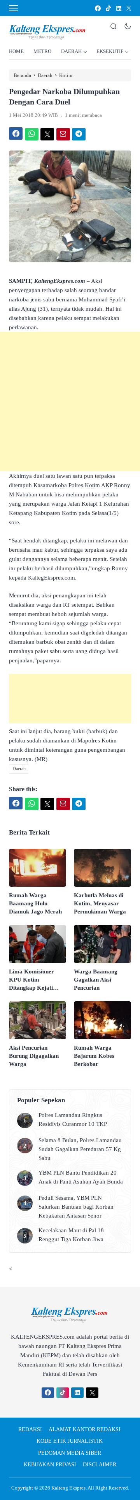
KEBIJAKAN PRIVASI (50, 1465)
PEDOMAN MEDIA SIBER (69, 1453)
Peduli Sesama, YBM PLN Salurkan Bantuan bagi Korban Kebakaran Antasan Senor (76, 1207)
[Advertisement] (70, 401)
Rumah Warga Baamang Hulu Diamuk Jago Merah (35, 903)
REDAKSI (30, 1429)
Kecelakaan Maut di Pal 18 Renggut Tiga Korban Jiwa (71, 1234)
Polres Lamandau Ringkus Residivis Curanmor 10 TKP (72, 1119)
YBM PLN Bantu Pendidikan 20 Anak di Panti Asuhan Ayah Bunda (80, 1177)
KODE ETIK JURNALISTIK (70, 1441)
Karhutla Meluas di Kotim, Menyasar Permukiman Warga (100, 903)
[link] (97, 8)
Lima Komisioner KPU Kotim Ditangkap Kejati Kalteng (31, 980)
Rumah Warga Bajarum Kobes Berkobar (94, 1056)
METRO (42, 51)
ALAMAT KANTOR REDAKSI (85, 1429)
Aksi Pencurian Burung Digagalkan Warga (34, 1056)
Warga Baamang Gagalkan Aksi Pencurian (95, 979)
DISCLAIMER (99, 1465)
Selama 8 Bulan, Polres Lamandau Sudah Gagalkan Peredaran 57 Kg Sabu (80, 1149)
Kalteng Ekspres (68, 1488)
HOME (16, 51)
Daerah (19, 768)
